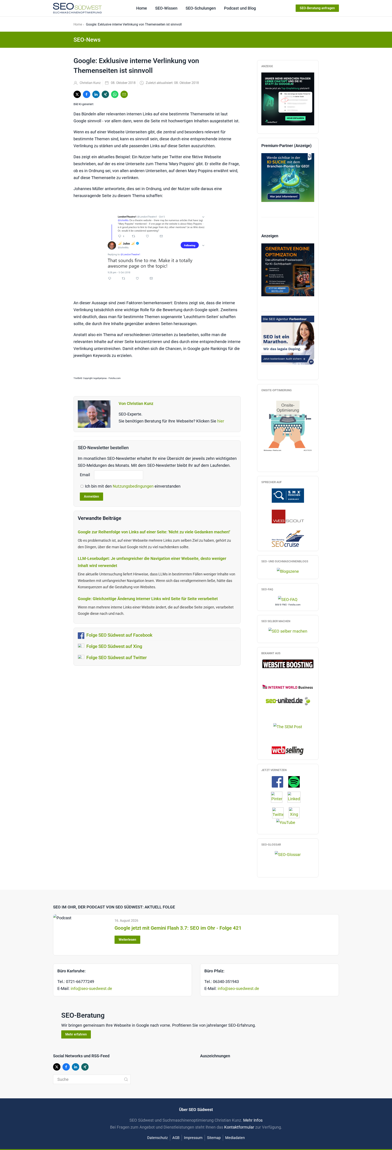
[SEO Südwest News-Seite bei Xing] (296, 812)
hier (220, 421)
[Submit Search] (126, 1079)
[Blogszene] (288, 571)
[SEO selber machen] (287, 630)
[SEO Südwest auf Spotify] (296, 781)
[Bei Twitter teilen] (77, 94)
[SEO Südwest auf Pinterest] (278, 797)
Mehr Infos (253, 1120)
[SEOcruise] (288, 538)
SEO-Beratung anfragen (317, 8)
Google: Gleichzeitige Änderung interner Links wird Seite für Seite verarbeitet (148, 598)
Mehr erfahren (76, 1034)
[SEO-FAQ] (287, 599)
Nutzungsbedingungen (134, 486)
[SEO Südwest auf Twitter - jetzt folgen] (280, 812)
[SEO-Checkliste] (287, 98)
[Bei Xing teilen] (105, 94)
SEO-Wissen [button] (166, 8)
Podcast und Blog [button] (240, 8)
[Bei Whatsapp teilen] (114, 94)
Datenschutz (157, 1138)
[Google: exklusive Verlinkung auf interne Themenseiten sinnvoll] (157, 249)
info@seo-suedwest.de (91, 988)
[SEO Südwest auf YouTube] (287, 822)
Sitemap (214, 1138)
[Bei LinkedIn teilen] (96, 94)
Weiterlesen (127, 940)
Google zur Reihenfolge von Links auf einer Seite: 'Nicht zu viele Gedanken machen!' (154, 531)
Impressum (193, 1138)
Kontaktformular (239, 1127)
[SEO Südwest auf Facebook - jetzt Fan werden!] (279, 781)
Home (141, 8)
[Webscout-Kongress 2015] (288, 516)
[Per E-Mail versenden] (124, 94)
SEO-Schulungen (201, 8)
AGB (175, 1138)
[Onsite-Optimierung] (287, 424)
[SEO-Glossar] (288, 854)
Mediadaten (235, 1138)
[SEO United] (287, 700)
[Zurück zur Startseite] (77, 8)
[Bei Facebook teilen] (86, 94)
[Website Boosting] (287, 663)
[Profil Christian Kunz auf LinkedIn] (296, 797)
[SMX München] (288, 495)
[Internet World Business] (287, 686)
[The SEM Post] (287, 726)
